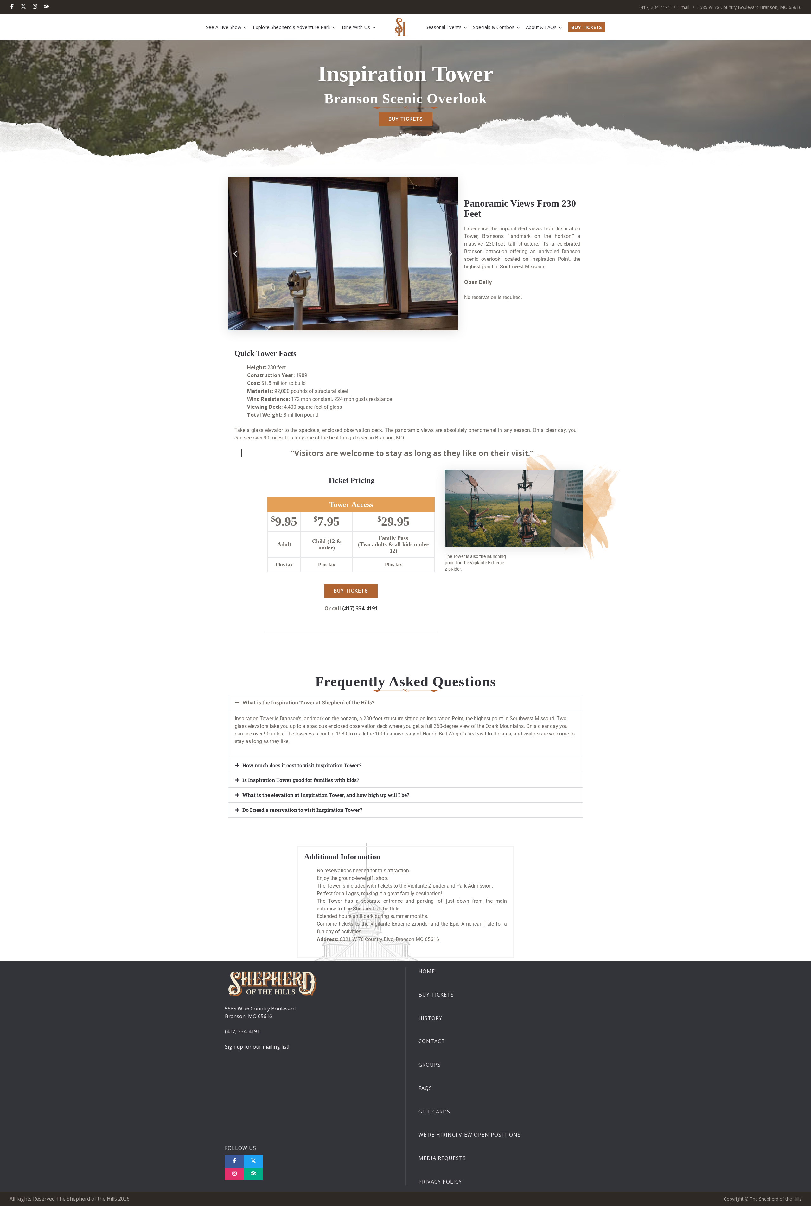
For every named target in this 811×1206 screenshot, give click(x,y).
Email (683, 7)
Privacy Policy (440, 1181)
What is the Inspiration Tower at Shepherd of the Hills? (308, 702)
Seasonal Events (444, 27)
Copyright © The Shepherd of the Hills (762, 1199)
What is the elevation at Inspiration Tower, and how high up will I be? (325, 795)
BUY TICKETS (586, 27)
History (430, 1018)
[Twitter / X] (23, 6)
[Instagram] (34, 6)
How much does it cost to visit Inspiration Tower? (301, 765)
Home (426, 971)
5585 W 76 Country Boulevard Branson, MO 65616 (749, 7)
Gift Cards (434, 1111)
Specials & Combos (493, 27)
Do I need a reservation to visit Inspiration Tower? (302, 809)
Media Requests (442, 1158)
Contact (431, 1041)
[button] (235, 254)
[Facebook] (12, 6)
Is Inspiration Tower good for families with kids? (300, 780)
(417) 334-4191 (654, 7)
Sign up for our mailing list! (257, 1046)
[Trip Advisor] (253, 1174)
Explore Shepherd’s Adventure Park (291, 27)
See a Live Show (223, 27)
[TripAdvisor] (46, 6)
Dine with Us (356, 27)
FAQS (425, 1088)
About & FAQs (541, 27)
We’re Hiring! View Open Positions (469, 1135)
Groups (429, 1065)
